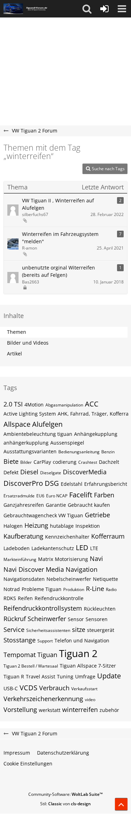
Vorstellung (20, 709)
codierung (65, 462)
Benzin (108, 452)
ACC (92, 404)
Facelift (80, 494)
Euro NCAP (56, 496)
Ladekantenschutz (52, 548)
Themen (16, 332)
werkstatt (49, 710)
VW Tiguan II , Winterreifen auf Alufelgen (58, 204)
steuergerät (100, 630)
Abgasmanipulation (64, 405)
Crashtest (87, 462)
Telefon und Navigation (81, 640)
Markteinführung (19, 559)
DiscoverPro (23, 483)
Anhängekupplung (95, 434)
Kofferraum (108, 536)
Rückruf (14, 618)
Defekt (11, 472)
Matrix (45, 559)
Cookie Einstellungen (27, 763)
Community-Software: (65, 794)
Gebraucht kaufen (89, 505)
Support (45, 641)
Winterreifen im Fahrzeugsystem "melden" (60, 238)
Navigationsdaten (24, 579)
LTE (94, 548)
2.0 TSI (13, 404)
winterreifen (80, 709)
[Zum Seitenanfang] (121, 804)
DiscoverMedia (85, 472)
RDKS (9, 598)
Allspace (16, 424)
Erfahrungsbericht (105, 484)
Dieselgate (50, 473)
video (90, 700)
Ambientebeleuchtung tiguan (37, 434)
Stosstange (19, 640)
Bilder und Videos (28, 342)
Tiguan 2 (78, 653)
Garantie (56, 505)
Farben (104, 495)
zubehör (109, 710)
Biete (11, 461)
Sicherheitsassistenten (48, 630)
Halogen (13, 526)
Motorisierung (71, 559)
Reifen (25, 598)
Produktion (73, 589)
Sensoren (97, 619)
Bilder (26, 462)
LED (82, 547)
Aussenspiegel (67, 442)
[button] (87, 9)
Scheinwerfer (47, 618)
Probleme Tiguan (41, 589)
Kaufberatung (23, 536)
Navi (96, 558)
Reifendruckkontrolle (59, 598)
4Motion (34, 404)
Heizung (36, 525)
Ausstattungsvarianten (30, 451)
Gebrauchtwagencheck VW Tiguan (43, 515)
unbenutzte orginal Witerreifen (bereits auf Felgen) (58, 271)
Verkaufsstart (84, 689)
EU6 (40, 496)
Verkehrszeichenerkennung (43, 698)
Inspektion (87, 526)
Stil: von (65, 804)
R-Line (95, 588)
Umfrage (85, 676)
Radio (111, 589)
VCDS (28, 687)
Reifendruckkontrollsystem (42, 608)
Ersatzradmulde (19, 496)
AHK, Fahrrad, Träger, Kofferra (93, 413)
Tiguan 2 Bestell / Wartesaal (30, 666)
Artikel (14, 353)
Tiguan (47, 654)
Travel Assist (40, 676)
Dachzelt (109, 462)
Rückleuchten (100, 608)
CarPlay (42, 462)
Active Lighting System (29, 413)
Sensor (76, 619)
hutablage (62, 526)
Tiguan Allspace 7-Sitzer (88, 665)
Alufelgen (47, 424)
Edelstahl (71, 484)
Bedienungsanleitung (79, 452)
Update (109, 675)
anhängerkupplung (26, 442)
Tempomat (19, 654)
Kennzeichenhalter (67, 536)
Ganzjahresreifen (23, 505)
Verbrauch (54, 688)
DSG (52, 483)
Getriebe (97, 515)
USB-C (10, 688)
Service (13, 629)
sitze (78, 629)
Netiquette (105, 579)
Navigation (81, 569)
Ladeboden (16, 548)
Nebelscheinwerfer (68, 579)
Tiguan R (13, 676)
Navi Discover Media (33, 569)
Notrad (11, 589)
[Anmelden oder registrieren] (104, 9)
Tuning (65, 676)
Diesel (29, 472)
